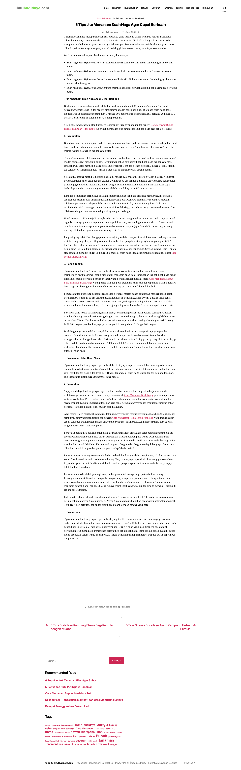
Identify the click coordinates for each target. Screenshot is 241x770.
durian (114, 729)
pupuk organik (114, 736)
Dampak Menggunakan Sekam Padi (67, 706)
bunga (102, 724)
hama (49, 732)
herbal (67, 732)
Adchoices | (82, 763)
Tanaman (116, 8)
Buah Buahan (131, 8)
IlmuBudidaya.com (63, 763)
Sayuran (156, 8)
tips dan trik (94, 744)
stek (89, 741)
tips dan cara (124, 606)
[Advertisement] (120, 572)
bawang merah (67, 725)
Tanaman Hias (54, 744)
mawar (47, 737)
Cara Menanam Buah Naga (138, 395)
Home (106, 8)
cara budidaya (68, 728)
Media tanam (56, 737)
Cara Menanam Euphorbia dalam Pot (68, 693)
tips (74, 744)
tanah (95, 741)
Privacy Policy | (123, 763)
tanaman (106, 740)
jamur (113, 732)
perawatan (82, 737)
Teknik (179, 8)
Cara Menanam (85, 728)
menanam (67, 736)
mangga (119, 732)
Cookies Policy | (139, 763)
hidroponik (88, 732)
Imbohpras (113, 32)
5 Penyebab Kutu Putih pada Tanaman (69, 686)
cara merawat (100, 729)
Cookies (173, 763)
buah (90, 606)
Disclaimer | (95, 763)
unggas (113, 744)
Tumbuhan (207, 8)
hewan (75, 732)
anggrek (47, 725)
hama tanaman (59, 732)
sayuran (81, 740)
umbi (106, 744)
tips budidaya (110, 606)
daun (108, 728)
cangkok (56, 729)
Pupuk (101, 736)
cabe (48, 728)
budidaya (89, 724)
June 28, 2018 (132, 32)
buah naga (98, 606)
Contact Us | (108, 763)
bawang (56, 725)
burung (113, 724)
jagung (106, 732)
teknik (67, 744)
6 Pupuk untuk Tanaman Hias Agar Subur (70, 680)
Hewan (144, 8)
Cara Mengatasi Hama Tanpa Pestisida (132, 417)
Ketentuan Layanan (158, 763)
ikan (100, 732)
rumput (71, 741)
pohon (91, 736)
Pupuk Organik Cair (52, 741)
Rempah (64, 741)
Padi (75, 736)
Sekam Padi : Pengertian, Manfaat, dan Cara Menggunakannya (84, 699)
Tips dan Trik (192, 8)
